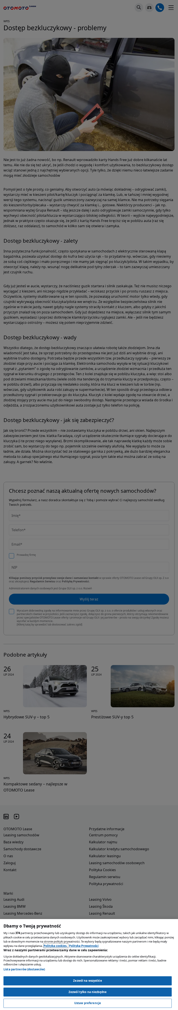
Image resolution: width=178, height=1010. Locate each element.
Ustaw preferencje (87, 1003)
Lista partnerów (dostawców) (24, 969)
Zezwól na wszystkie (87, 981)
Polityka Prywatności (84, 946)
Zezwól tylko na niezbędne (88, 992)
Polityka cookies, (56, 946)
